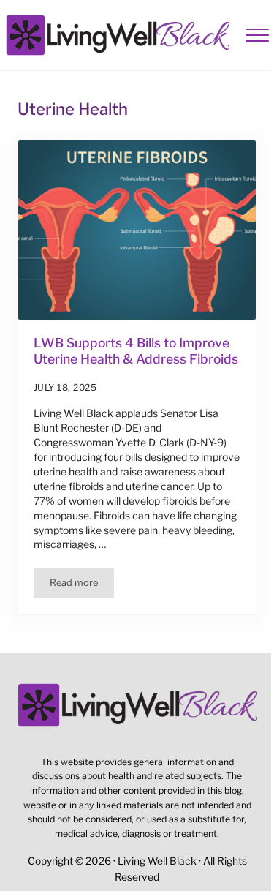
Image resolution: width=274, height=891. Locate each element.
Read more (82, 585)
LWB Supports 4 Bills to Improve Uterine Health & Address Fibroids (136, 350)
